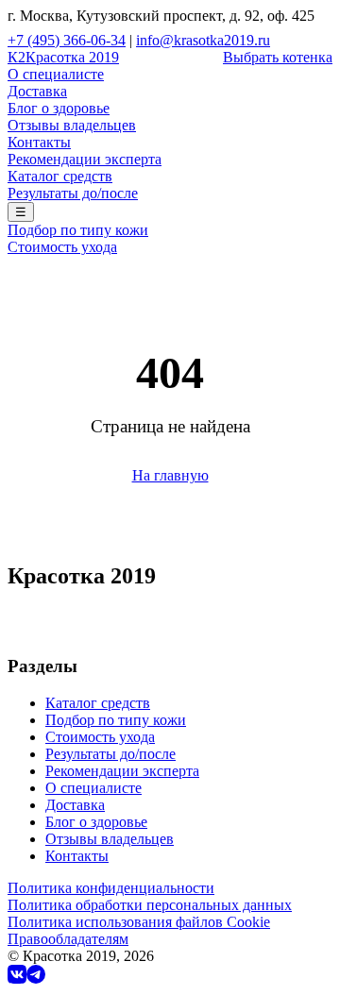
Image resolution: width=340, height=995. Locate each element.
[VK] (17, 978)
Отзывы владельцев (72, 125)
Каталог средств (60, 176)
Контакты (39, 142)
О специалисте (56, 74)
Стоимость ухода (62, 247)
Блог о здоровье (59, 108)
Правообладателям (68, 939)
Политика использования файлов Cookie (139, 922)
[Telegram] (35, 978)
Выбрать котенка (277, 57)
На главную (170, 475)
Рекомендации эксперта (85, 159)
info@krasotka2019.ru (203, 40)
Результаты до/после (73, 193)
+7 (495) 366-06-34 (67, 40)
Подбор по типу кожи (78, 230)
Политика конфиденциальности (111, 888)
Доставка (37, 91)
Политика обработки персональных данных (150, 905)
